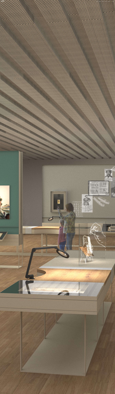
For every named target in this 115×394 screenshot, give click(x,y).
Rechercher (112, 1)
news (97, 1)
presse (109, 1)
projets (103, 1)
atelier (100, 1)
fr (111, 1)
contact (106, 1)
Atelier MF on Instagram (113, 1)
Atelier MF (2, 1)
